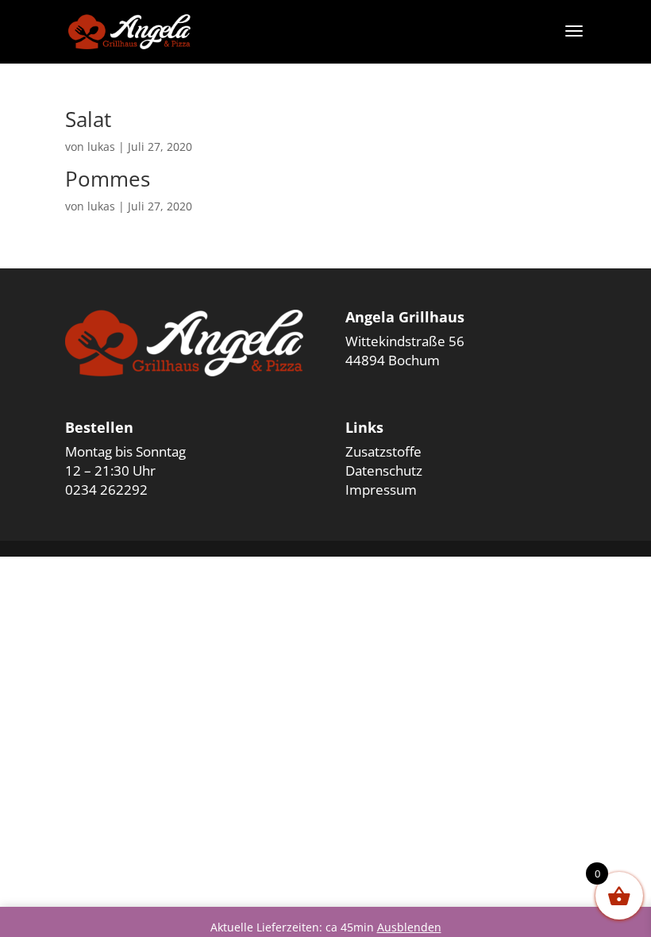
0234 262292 (106, 489)
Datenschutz (383, 470)
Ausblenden (409, 927)
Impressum (381, 489)
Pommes (107, 178)
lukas (101, 146)
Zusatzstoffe (383, 451)
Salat (88, 119)
